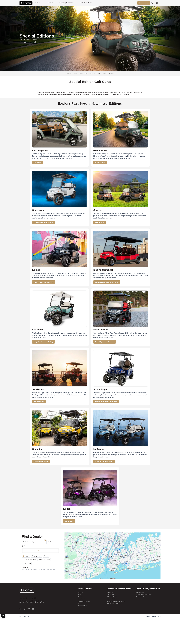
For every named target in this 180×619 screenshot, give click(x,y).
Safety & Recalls (140, 592)
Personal (40, 551)
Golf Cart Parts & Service (113, 603)
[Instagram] (25, 609)
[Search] (152, 3)
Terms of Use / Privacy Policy (143, 594)
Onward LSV (37, 556)
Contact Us (109, 592)
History (79, 594)
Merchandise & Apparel (84, 601)
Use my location (28, 546)
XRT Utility (28, 563)
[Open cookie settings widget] (3, 616)
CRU (47, 556)
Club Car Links (110, 594)
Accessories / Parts (30, 559)
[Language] (158, 3)
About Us (80, 592)
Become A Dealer (111, 599)
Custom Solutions (82, 605)
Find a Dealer (78, 73)
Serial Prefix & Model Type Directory (116, 601)
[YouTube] (29, 609)
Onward (27, 556)
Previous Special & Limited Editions (96, 73)
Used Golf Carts (45, 559)
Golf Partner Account (112, 596)
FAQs (79, 603)
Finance (111, 73)
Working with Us (140, 596)
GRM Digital (156, 616)
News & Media (81, 599)
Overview (68, 73)
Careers (80, 596)
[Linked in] (33, 609)
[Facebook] (20, 609)
